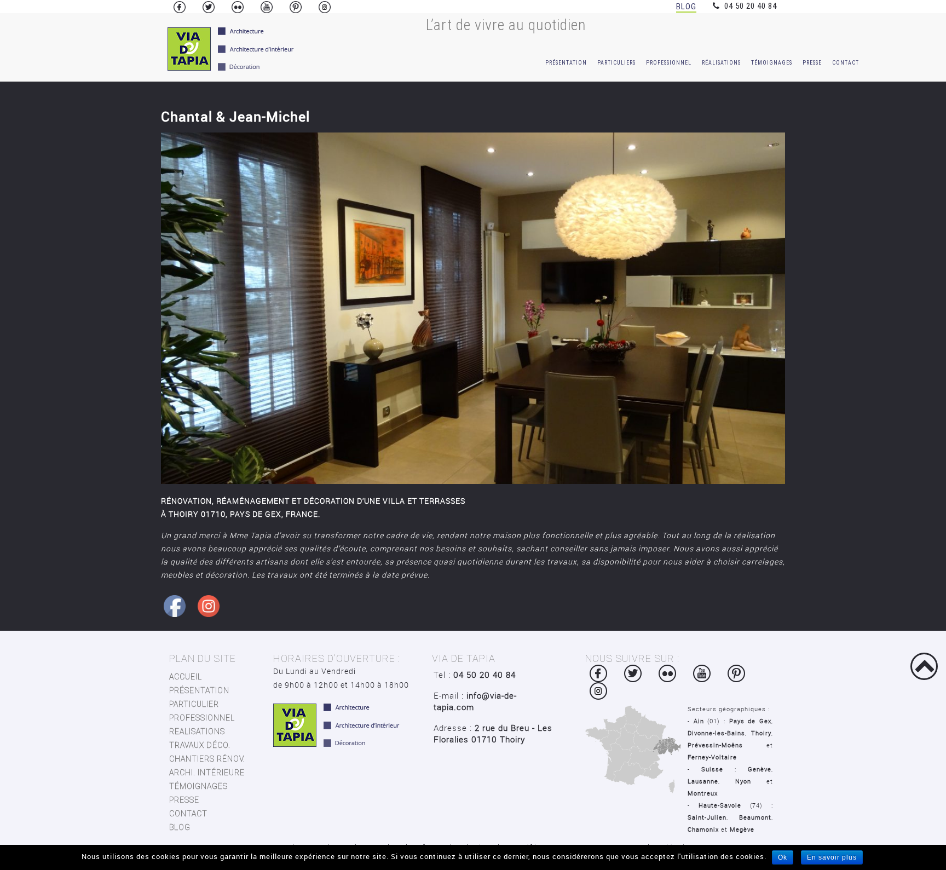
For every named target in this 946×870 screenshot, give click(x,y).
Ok (782, 857)
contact (188, 813)
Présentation (566, 63)
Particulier (194, 704)
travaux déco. (199, 745)
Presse (812, 63)
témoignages (771, 63)
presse (184, 800)
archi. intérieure (207, 772)
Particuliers (616, 63)
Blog (686, 6)
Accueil (185, 676)
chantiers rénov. (207, 758)
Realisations (197, 731)
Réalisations (721, 63)
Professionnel (668, 63)
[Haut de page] (924, 666)
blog (180, 827)
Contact (845, 63)
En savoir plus (832, 857)
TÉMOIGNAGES (198, 786)
